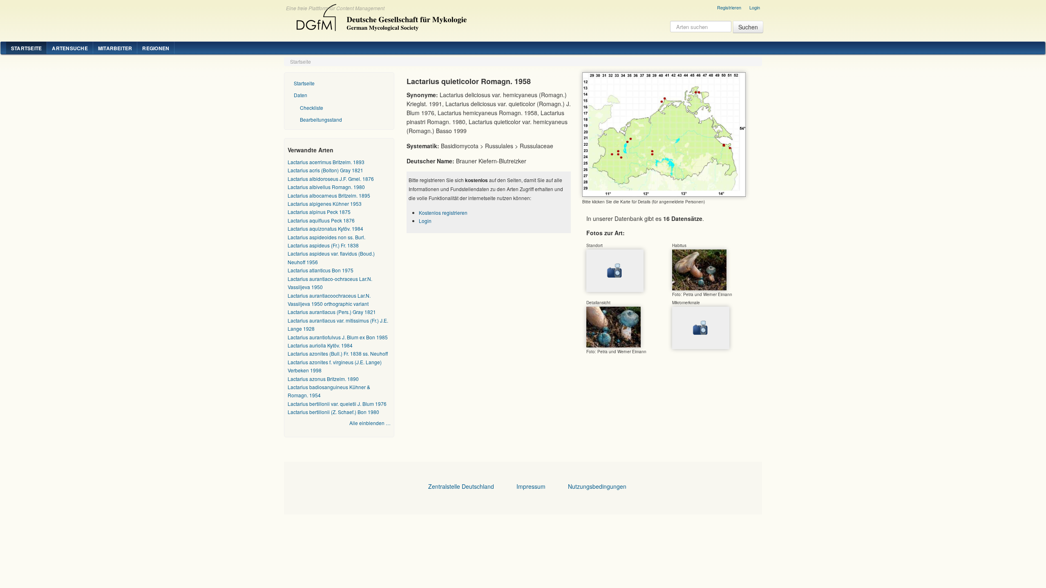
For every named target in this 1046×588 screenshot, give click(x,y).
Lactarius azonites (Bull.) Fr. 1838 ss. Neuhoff (338, 353)
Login (754, 7)
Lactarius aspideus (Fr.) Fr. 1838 (323, 245)
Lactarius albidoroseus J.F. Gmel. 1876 (331, 178)
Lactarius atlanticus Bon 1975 (320, 270)
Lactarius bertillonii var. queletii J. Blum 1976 (337, 403)
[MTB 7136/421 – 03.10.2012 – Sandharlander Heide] (699, 269)
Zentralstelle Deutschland (461, 486)
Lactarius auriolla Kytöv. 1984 (320, 345)
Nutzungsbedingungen (597, 486)
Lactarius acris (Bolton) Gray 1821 (325, 170)
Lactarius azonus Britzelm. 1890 (323, 378)
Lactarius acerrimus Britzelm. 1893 (326, 161)
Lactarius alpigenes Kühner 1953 (325, 203)
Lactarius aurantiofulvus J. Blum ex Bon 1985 (338, 337)
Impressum (530, 486)
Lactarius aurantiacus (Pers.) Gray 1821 (332, 311)
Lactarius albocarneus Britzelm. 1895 (329, 195)
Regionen (155, 48)
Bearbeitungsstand (321, 119)
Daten (300, 94)
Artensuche (69, 48)
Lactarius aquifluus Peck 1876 (321, 220)
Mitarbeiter (115, 48)
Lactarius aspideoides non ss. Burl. (326, 237)
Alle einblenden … (370, 422)
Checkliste (311, 107)
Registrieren (729, 7)
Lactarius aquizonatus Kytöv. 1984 (325, 228)
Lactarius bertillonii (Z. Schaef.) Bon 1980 (333, 411)
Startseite (26, 48)
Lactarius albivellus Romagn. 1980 (326, 186)
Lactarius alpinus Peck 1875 (319, 211)
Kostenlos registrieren (443, 212)
